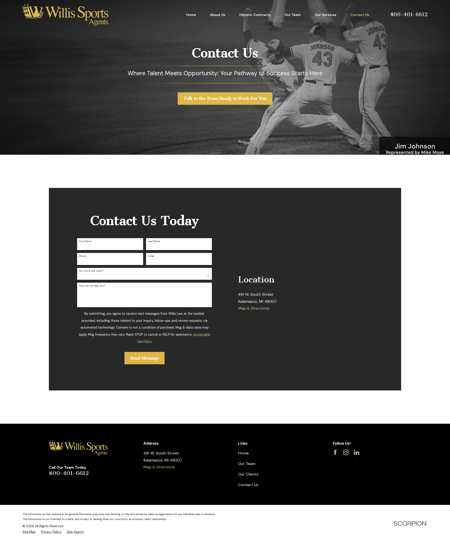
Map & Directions (253, 308)
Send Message (144, 358)
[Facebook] (335, 452)
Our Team (246, 463)
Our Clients (248, 474)
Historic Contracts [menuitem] (255, 14)
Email (151, 256)
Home (243, 453)
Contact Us (248, 484)
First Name (85, 241)
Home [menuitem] (191, 14)
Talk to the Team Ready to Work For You (225, 98)
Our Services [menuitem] (325, 14)
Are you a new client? (91, 270)
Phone (82, 256)
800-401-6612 (409, 14)
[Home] (65, 15)
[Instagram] (346, 452)
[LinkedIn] (356, 452)
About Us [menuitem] (217, 14)
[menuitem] (29, 532)
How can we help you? (92, 285)
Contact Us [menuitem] (359, 14)
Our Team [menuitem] (293, 14)
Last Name (154, 241)
